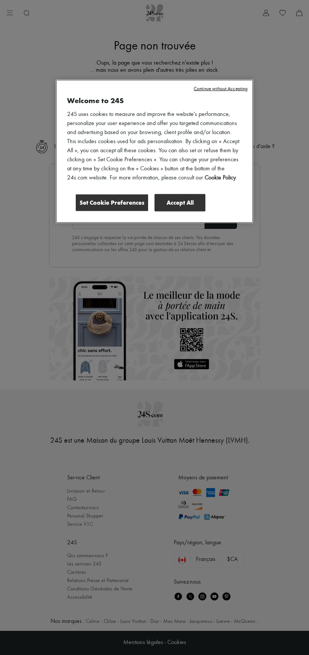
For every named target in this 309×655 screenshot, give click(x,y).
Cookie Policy (220, 178)
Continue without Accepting (221, 89)
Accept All (180, 202)
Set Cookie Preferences (112, 202)
